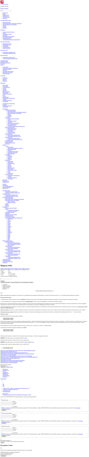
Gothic (9, 227)
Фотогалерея (5, 85)
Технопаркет (5, 45)
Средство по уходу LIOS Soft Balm (25, 355)
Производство (6, 15)
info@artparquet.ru (6, 391)
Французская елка (6, 48)
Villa (9, 239)
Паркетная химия (4, 61)
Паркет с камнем (11, 201)
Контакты (5, 18)
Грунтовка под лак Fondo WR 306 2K (26, 353)
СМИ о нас (5, 77)
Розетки (4, 26)
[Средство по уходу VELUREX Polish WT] (10, 357)
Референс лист (6, 182)
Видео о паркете (6, 91)
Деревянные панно (7, 38)
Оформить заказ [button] (9, 366)
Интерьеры (2, 29)
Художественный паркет (5, 20)
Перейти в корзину (4, 8)
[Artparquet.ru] (2, 3)
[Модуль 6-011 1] (11, 268)
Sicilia (9, 237)
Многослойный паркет (5, 41)
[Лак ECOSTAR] (5, 354)
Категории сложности (12, 211)
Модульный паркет (7, 22)
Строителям (5, 101)
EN (3, 385)
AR (3, 386)
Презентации (5, 92)
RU (3, 384)
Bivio (9, 222)
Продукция (5, 12)
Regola (9, 235)
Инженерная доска (7, 44)
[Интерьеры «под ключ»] (6, 361)
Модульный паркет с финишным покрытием (12, 23)
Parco (9, 234)
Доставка (5, 70)
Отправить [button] (4, 410)
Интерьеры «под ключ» (8, 72)
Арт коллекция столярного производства (11, 39)
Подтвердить (3, 455)
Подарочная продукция (5, 62)
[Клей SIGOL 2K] (5, 351)
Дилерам (5, 99)
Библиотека (2, 83)
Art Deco (9, 221)
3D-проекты (5, 86)
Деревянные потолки (7, 34)
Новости (4, 79)
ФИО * (14, 401)
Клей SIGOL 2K (13, 351)
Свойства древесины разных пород (10, 58)
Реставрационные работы (8, 71)
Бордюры (5, 27)
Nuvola (9, 230)
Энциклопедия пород (7, 93)
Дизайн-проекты (6, 87)
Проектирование (6, 73)
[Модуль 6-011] (3, 268)
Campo (9, 223)
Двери (4, 33)
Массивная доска (4, 50)
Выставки (5, 78)
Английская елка (6, 47)
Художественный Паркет (8, 186)
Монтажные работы (7, 69)
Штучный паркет (4, 55)
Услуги (1, 65)
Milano (9, 229)
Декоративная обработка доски (9, 53)
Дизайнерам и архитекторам (9, 98)
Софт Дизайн (5, 67)
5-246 (25, 338)
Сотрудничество (6, 17)
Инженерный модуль (7, 43)
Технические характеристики (9, 52)
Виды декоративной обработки (14, 244)
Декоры (4, 25)
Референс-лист (6, 16)
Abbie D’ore (10, 218)
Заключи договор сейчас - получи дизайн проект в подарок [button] (22, 282)
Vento (9, 238)
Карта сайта (5, 393)
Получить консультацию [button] (5, 282)
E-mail (14, 404)
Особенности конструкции (13, 210)
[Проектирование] (5, 362)
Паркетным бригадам (7, 100)
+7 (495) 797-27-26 (4, 4)
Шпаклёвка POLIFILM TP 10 (21, 352)
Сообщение (15, 406)
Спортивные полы (4, 60)
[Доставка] (3, 359)
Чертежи (4, 89)
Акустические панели (7, 37)
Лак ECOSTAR (13, 354)
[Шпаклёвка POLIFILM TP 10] (7, 352)
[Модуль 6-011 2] (18, 268)
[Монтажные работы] (6, 358)
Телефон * (15, 402)
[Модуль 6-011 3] (26, 268)
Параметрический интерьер (8, 36)
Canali (9, 224)
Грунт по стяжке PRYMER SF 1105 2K (27, 350)
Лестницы (5, 35)
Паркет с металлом (12, 202)
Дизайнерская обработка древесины (10, 68)
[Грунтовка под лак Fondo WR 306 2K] (9, 353)
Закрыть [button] (2, 442)
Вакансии (5, 81)
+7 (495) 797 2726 (6, 390)
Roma (9, 236)
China (9, 225)
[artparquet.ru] (3, 378)
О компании (3, 75)
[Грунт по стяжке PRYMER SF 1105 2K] (9, 350)
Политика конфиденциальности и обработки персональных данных (17, 394)
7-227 (33, 342)
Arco (9, 220)
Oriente (9, 233)
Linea (9, 228)
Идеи (4, 94)
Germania (10, 226)
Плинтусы (2, 63)
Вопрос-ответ (6, 97)
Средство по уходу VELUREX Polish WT (28, 357)
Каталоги (5, 90)
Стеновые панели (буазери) (8, 32)
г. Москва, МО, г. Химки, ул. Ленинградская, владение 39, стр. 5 (16, 388)
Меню (4, 13)
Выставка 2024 (11, 245)
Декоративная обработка (13, 248)
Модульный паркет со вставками (10, 24)
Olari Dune (10, 232)
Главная (4, 184)
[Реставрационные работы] (7, 360)
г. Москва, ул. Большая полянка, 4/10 (10, 389)
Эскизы (4, 88)
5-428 (25, 342)
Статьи (4, 96)
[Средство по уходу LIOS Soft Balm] (9, 355)
